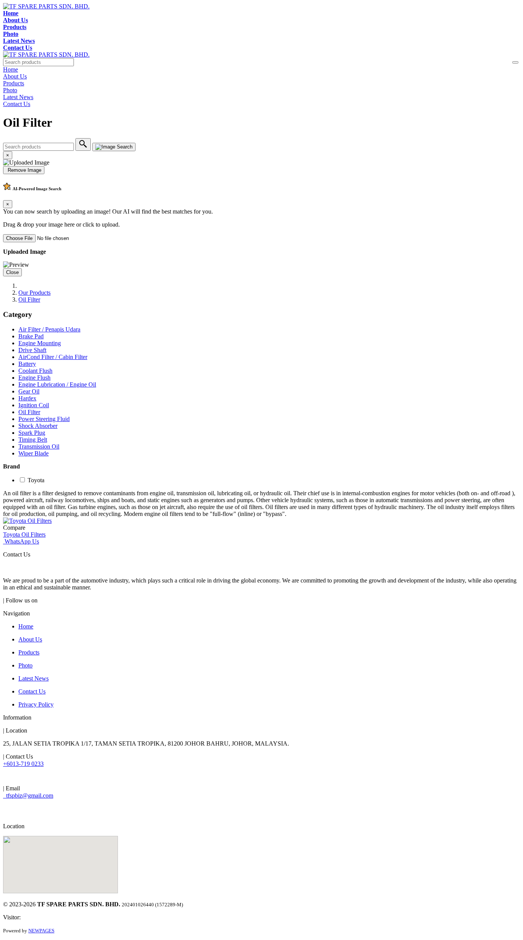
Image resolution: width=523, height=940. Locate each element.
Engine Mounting (39, 343)
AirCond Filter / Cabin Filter (52, 357)
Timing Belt (32, 439)
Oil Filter (29, 299)
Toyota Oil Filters (24, 534)
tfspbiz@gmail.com (28, 795)
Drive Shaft (32, 350)
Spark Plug (31, 432)
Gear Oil (28, 391)
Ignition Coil (33, 405)
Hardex (27, 398)
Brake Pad (31, 336)
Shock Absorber (37, 426)
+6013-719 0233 (23, 763)
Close (12, 272)
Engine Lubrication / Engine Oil (57, 384)
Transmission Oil (38, 446)
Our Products (34, 292)
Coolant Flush (35, 370)
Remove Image (23, 170)
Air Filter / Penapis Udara (49, 329)
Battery (27, 364)
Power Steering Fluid (44, 419)
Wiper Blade (33, 453)
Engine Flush (34, 377)
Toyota (36, 480)
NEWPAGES (41, 930)
